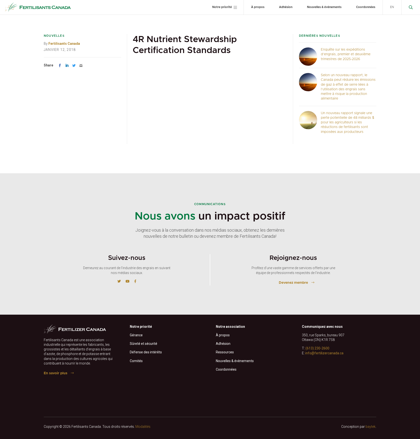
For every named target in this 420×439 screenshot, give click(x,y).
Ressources (225, 352)
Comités (136, 361)
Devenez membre (293, 282)
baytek (371, 427)
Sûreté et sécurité (143, 344)
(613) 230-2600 (317, 348)
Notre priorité (222, 7)
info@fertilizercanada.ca (324, 353)
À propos (257, 7)
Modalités (142, 427)
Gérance (136, 335)
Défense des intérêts (146, 352)
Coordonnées (365, 7)
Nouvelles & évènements (324, 7)
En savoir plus (55, 373)
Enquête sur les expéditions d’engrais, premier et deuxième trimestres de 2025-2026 (345, 54)
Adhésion (285, 7)
